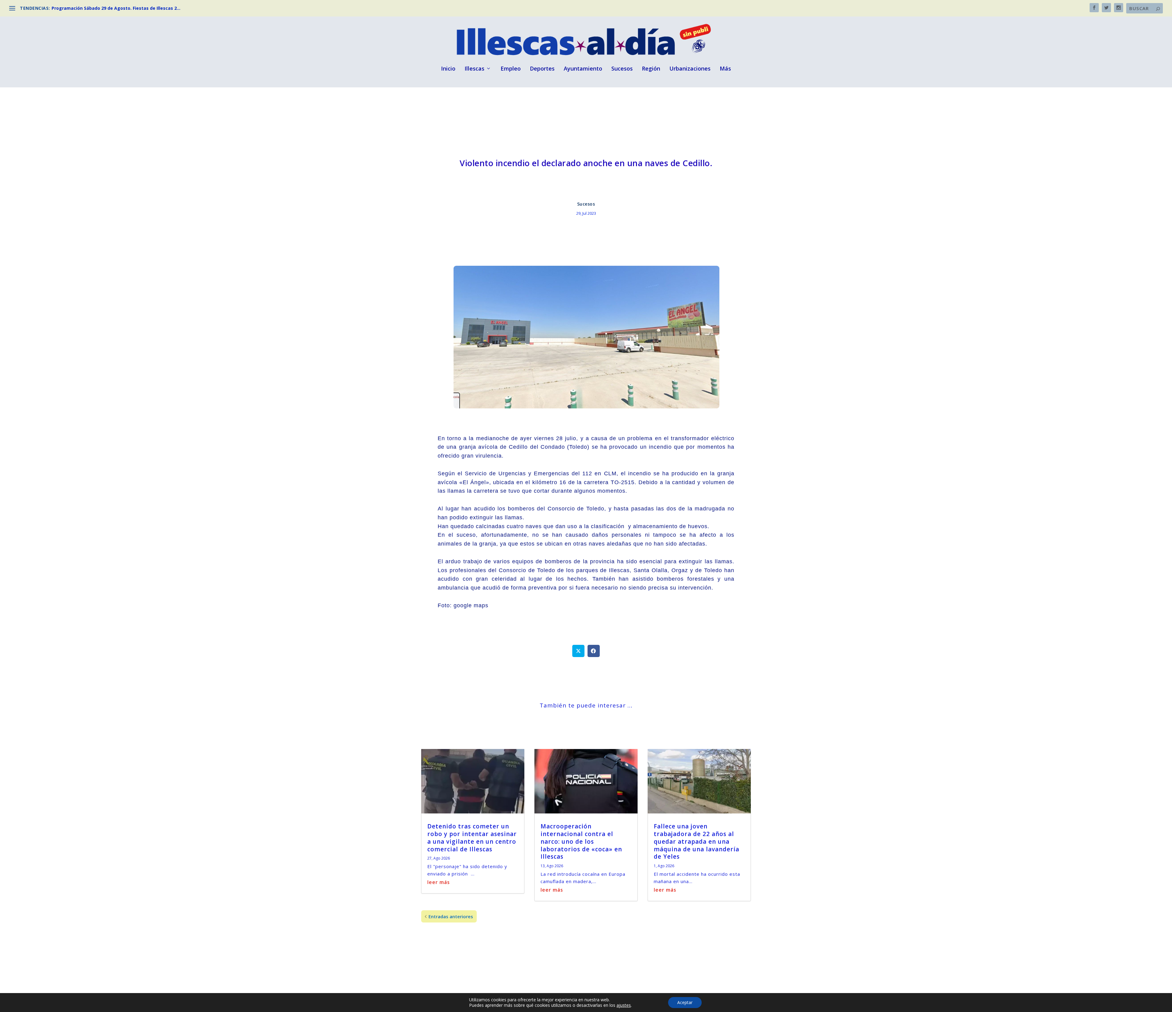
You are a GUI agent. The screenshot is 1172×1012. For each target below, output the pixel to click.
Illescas (474, 69)
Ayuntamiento (583, 69)
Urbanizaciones (690, 69)
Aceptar (685, 1002)
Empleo (511, 69)
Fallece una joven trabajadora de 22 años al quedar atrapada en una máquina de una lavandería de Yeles (696, 841)
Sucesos (622, 69)
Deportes (542, 69)
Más (725, 69)
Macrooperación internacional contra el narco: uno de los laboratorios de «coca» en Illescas (581, 841)
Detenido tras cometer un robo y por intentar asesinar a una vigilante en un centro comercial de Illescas (472, 837)
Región (651, 69)
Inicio (448, 69)
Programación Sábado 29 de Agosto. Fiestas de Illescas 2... (116, 8)
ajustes (624, 1005)
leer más (438, 882)
